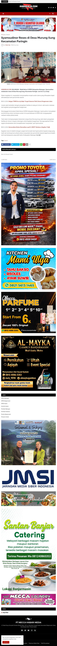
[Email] (27, 144)
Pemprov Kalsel (5, 416)
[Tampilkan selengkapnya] (30, 144)
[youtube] (53, 7)
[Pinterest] (24, 144)
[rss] (55, 7)
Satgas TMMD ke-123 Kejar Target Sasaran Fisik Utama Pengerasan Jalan (30, 101)
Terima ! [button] (6, 642)
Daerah (8, 34)
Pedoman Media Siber (34, 643)
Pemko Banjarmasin (6, 414)
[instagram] (32, 630)
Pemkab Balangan (5, 409)
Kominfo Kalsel (4, 406)
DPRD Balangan (5, 398)
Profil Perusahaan (45, 643)
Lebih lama (52, 159)
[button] (3, 13)
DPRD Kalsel (4, 403)
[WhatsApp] (21, 144)
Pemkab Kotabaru (5, 411)
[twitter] (51, 7)
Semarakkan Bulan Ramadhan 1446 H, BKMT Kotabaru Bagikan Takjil (29, 127)
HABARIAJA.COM (6, 89)
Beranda (3, 34)
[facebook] (48, 7)
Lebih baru (4, 159)
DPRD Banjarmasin (5, 401)
